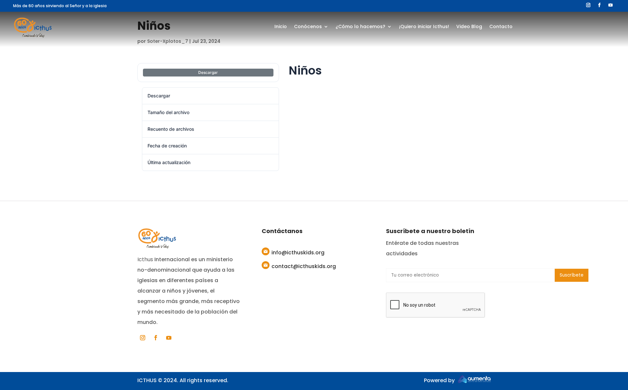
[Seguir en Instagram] (588, 5)
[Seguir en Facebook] (599, 5)
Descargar (208, 72)
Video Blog (469, 27)
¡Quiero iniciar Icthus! (424, 27)
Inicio (280, 27)
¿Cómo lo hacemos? (360, 27)
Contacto (501, 27)
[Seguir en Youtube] (610, 5)
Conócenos (308, 27)
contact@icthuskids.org (303, 266)
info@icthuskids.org (297, 252)
